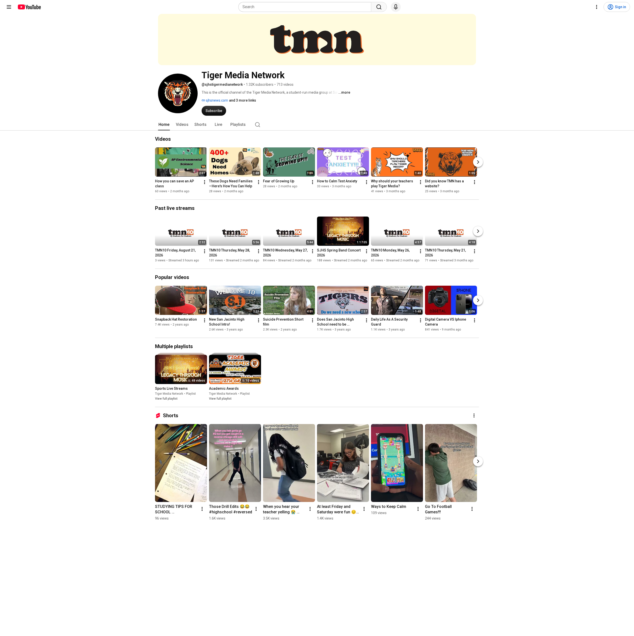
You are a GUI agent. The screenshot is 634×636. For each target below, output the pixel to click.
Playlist (191, 393)
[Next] (478, 162)
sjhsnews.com (216, 100)
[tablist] (317, 125)
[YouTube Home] (29, 7)
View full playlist (166, 398)
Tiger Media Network (169, 393)
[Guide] (9, 7)
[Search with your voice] (396, 7)
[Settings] (597, 7)
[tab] (164, 125)
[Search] (379, 7)
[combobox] (306, 7)
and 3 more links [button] (242, 100)
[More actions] (205, 182)
